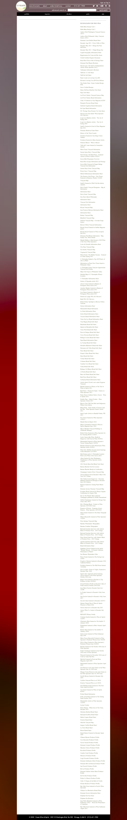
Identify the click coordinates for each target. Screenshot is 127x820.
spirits (87, 14)
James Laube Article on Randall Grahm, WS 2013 (92, 414)
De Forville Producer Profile (88, 776)
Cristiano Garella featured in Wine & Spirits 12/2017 (92, 617)
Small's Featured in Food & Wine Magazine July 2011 (92, 127)
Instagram (106, 6)
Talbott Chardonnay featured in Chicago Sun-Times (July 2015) (93, 500)
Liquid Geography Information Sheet (90, 52)
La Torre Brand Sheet (86, 728)
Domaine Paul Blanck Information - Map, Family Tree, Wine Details (92, 236)
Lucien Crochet (84, 705)
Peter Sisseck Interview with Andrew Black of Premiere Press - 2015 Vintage (92, 538)
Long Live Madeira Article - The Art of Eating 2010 (91, 118)
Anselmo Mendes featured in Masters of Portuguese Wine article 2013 (91, 289)
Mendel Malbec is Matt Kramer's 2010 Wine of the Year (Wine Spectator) (92, 241)
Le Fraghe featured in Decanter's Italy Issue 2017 (92, 593)
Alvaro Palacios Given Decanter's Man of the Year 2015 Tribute (93, 475)
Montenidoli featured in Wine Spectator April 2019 (93, 664)
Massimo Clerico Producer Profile (89, 748)
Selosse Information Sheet (87, 306)
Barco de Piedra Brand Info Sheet (89, 374)
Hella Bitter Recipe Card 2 (87, 29)
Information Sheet (85, 192)
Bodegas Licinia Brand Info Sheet (89, 337)
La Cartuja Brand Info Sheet (88, 343)
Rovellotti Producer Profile (88, 750)
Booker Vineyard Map (86, 215)
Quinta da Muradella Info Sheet (89, 327)
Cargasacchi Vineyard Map (87, 252)
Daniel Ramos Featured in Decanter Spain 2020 (92, 733)
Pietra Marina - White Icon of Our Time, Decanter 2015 (91, 708)
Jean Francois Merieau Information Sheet (91, 210)
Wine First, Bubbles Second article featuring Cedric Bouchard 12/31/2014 (92, 450)
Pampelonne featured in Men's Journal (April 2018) (93, 626)
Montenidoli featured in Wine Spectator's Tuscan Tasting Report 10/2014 (91, 442)
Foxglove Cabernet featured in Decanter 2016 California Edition (93, 562)
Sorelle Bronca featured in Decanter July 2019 (91, 677)
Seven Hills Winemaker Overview (90, 159)
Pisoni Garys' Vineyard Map (88, 171)
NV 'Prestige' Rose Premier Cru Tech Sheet (92, 111)
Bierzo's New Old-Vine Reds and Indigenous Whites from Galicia (92, 404)
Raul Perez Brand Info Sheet (88, 377)
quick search (103, 10)
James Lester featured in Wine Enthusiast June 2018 (91, 634)
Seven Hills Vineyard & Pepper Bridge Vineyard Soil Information (91, 165)
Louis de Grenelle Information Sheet (90, 244)
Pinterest (109, 6)
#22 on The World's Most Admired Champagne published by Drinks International (93, 496)
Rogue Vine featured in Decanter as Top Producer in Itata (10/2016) (91, 580)
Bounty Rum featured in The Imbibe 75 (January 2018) (91, 630)
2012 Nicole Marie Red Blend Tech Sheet (92, 464)
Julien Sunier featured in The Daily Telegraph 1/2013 (93, 513)
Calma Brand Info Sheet (87, 366)
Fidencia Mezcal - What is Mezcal (89, 143)
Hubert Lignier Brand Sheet (88, 717)
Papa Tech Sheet (85, 92)
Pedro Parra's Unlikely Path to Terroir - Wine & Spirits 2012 (93, 395)
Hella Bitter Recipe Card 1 (87, 27)
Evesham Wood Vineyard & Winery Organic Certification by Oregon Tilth (93, 492)
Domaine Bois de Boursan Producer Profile (92, 763)
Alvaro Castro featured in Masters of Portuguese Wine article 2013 (90, 284)
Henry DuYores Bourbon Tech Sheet (90, 90)
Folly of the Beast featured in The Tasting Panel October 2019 (92, 697)
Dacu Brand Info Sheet (86, 356)
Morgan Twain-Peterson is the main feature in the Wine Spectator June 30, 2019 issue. (93, 672)
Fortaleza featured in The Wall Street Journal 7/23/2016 (93, 566)
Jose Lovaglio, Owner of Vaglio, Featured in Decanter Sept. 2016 (92, 570)
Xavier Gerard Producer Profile (89, 742)
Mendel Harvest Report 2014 (88, 422)
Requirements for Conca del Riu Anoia (91, 55)
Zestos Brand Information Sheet (89, 314)
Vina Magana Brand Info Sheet (89, 322)
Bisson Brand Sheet (85, 730)
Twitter (94, 6)
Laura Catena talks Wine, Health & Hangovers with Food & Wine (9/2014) (91, 438)
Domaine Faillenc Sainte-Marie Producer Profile (91, 772)
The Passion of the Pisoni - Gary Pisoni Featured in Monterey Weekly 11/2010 (91, 177)
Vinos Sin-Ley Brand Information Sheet (91, 319)
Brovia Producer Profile (87, 769)
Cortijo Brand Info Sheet (87, 359)
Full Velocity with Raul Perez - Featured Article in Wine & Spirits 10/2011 (91, 155)
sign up (102, 2)
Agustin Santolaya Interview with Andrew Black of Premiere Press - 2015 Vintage (92, 542)
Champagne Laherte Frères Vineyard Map (92, 472)
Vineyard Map (84, 180)
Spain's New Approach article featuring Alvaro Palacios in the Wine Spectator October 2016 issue (91, 575)
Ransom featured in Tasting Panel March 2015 (91, 485)
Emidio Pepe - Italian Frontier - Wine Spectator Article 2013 (91, 400)
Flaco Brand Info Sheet (86, 351)
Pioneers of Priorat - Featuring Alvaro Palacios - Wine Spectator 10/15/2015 (91, 509)
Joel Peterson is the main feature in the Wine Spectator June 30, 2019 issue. (92, 668)
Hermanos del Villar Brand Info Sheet (91, 348)
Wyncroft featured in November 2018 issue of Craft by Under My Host (93, 656)
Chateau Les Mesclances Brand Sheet (90, 790)
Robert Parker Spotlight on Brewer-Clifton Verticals (92, 302)
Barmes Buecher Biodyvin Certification (91, 469)
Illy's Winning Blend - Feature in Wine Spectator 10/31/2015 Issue (91, 505)
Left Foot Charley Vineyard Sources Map (92, 95)
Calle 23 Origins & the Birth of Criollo (91, 781)
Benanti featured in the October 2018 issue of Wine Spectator (93, 647)
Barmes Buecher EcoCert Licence (89, 467)
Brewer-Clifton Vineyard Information (90, 225)
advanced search (58, 10)
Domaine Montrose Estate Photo (89, 130)
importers (47, 14)
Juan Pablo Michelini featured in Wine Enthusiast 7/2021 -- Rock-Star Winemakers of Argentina (92, 802)
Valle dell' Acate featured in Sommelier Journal (91, 146)
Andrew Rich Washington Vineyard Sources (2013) (92, 32)
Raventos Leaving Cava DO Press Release (92, 80)
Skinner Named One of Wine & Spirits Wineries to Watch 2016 (91, 604)
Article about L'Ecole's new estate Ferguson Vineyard (92, 383)
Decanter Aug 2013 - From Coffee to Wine (92, 43)
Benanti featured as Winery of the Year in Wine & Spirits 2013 (92, 387)
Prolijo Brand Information (87, 694)
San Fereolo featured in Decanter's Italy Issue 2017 (93, 597)
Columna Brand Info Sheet (87, 361)
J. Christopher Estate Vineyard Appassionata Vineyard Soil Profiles (92, 268)
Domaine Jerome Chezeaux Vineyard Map (92, 489)
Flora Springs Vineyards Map (88, 521)
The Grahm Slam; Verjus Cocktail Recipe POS (92, 84)
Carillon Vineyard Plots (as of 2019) (90, 680)
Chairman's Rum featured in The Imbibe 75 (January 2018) (92, 622)
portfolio (27, 14)
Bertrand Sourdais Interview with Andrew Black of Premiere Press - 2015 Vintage (92, 529)
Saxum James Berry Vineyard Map (90, 152)
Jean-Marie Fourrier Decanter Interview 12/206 (91, 588)
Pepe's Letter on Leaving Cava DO (90, 78)
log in (108, 2)
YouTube (101, 6)
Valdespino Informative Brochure (89, 70)
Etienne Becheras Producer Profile (90, 783)
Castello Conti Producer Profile (89, 753)
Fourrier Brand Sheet (86, 720)
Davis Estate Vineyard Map (88, 194)
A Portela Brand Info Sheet (88, 372)
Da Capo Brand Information (88, 108)
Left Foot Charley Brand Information (90, 98)
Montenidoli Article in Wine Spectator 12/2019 (91, 701)
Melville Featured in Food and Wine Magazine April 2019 (90, 660)
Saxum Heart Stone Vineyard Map (90, 168)
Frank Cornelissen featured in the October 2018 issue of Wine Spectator (92, 651)
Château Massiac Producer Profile (89, 737)
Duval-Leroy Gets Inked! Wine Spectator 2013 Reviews (91, 114)
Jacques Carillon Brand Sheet (88, 725)
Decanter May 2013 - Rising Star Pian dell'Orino (91, 46)
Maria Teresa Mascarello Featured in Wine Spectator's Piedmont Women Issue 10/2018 (92, 639)
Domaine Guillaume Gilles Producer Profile (92, 761)
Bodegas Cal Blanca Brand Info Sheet (90, 369)
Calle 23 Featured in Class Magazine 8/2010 (92, 100)
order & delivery (56, 6)
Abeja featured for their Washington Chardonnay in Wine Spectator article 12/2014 (91, 459)
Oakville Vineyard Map (87, 722)
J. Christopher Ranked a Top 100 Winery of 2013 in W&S (92, 260)
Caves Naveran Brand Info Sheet (89, 335)
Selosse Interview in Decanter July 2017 (91, 607)
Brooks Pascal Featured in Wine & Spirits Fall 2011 (92, 232)
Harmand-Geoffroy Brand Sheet (89, 715)
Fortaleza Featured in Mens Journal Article (92, 140)
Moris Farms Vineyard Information (90, 149)
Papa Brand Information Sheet (88, 340)
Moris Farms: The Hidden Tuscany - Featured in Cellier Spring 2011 (93, 255)
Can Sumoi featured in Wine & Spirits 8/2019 (91, 690)
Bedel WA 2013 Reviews (87, 299)
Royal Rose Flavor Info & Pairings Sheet (91, 60)
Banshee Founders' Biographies (89, 526)
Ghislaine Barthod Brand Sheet (89, 712)
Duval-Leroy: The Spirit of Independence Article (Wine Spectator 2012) (92, 66)
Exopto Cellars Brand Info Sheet (89, 353)
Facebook (97, 6)
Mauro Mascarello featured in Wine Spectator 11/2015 (93, 517)
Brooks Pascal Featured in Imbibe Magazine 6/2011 (92, 228)
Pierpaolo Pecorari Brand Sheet (89, 103)
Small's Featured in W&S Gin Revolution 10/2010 (92, 184)
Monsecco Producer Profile (88, 756)
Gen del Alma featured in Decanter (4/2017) (92, 601)
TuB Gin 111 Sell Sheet (87, 72)
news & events (34, 6)
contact (68, 6)
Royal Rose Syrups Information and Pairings (92, 161)
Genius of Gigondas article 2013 (89, 281)
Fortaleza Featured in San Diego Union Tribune (91, 136)
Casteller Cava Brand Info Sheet (89, 364)
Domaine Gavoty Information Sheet (90, 793)
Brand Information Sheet (87, 546)
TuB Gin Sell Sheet (85, 75)
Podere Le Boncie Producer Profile (90, 778)
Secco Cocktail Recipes (86, 87)
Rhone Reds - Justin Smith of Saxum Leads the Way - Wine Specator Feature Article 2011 (92, 409)
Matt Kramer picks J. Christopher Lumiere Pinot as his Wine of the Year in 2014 (92, 455)
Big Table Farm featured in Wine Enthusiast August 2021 (92, 807)
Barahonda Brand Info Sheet (88, 324)
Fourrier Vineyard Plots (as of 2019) (90, 683)
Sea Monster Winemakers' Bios (89, 554)
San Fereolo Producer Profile (88, 766)
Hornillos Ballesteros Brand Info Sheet (91, 345)
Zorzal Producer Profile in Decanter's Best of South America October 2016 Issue (93, 584)
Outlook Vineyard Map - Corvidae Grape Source (91, 221)
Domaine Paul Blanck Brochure (89, 63)
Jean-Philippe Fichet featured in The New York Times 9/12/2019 (92, 686)
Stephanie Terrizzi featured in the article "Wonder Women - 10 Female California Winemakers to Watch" (91, 550)
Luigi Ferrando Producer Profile (89, 758)
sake (103, 14)
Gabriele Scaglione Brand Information (91, 106)
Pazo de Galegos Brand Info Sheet (90, 332)
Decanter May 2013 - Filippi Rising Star (91, 50)
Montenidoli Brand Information (89, 309)
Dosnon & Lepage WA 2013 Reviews (90, 296)
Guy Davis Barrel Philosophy (88, 197)
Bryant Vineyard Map (86, 207)
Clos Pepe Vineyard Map (87, 247)
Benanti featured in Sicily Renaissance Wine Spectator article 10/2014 (92, 446)
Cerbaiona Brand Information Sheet (90, 380)
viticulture (69, 14)
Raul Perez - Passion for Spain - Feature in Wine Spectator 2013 (92, 391)
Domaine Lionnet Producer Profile (90, 745)
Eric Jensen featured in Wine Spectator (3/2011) (91, 418)
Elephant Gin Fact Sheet (87, 796)
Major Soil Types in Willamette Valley (91, 272)
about (45, 6)
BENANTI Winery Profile (87, 614)
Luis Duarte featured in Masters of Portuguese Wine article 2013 (90, 293)
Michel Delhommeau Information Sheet (91, 174)
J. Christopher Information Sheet (89, 278)
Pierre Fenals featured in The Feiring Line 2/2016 (92, 557)
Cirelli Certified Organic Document (90, 58)
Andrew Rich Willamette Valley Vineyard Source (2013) (92, 37)
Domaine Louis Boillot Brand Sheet (90, 40)
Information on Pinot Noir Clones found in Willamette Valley (92, 264)
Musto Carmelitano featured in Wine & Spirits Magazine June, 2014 (91, 425)
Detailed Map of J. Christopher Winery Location (91, 275)
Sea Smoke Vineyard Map (87, 249)
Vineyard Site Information (87, 202)
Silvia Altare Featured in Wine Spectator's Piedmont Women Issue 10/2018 (92, 643)
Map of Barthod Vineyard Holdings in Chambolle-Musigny (91, 429)
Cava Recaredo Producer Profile (89, 740)
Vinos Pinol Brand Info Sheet (88, 330)
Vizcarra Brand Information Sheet (89, 316)
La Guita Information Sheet (88, 311)
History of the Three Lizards (88, 133)
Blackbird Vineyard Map (87, 218)
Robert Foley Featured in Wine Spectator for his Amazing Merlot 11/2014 (92, 433)
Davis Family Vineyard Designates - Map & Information (92, 188)
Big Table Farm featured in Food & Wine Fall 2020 (92, 787)
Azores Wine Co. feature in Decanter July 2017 (92, 611)
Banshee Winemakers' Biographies (90, 524)
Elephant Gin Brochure (86, 798)
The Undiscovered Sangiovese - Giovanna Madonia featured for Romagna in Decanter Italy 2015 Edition (92, 480)
